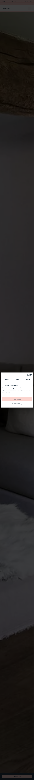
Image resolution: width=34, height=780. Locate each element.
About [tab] (28, 379)
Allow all (17, 399)
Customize (16, 404)
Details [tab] (17, 379)
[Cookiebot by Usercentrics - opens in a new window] (25, 375)
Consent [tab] (6, 379)
